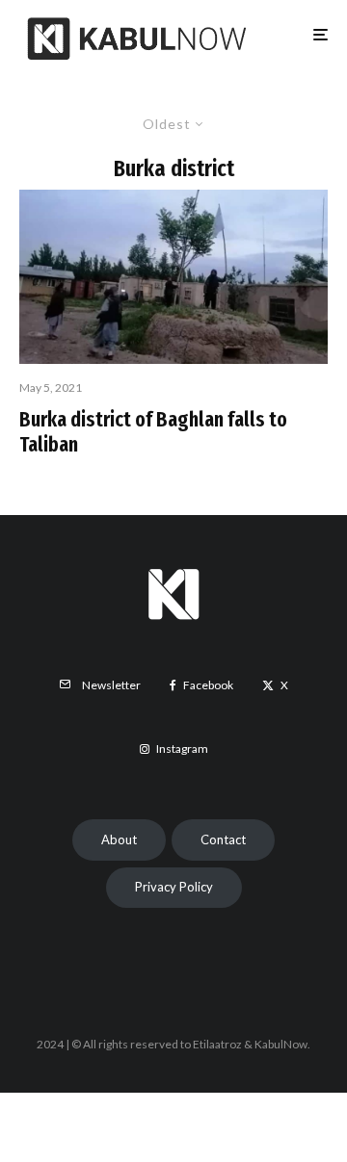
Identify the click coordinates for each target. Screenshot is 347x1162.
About (119, 839)
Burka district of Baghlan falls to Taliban (153, 432)
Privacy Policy (174, 886)
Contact (223, 839)
